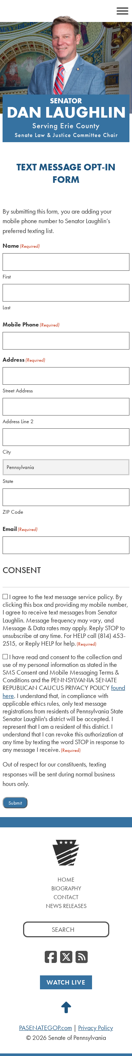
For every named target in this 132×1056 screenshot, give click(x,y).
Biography (66, 888)
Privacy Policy (95, 1028)
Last (6, 307)
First (7, 276)
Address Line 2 (18, 421)
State (8, 481)
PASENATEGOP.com (45, 1028)
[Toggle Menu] (122, 10)
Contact (66, 897)
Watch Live (66, 982)
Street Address (18, 390)
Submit (15, 803)
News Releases (66, 906)
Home (66, 879)
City (7, 451)
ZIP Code (13, 512)
